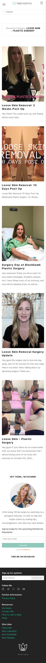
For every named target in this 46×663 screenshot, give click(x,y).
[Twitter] (8, 589)
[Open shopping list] (42, 3)
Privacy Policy (8, 598)
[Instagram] (13, 589)
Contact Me (8, 611)
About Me (7, 628)
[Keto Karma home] (23, 650)
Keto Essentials (9, 634)
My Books (7, 608)
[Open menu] (4, 4)
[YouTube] (23, 589)
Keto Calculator (9, 631)
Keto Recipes (8, 637)
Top (37, 648)
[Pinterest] (18, 589)
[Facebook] (3, 589)
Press (4, 618)
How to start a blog (11, 614)
